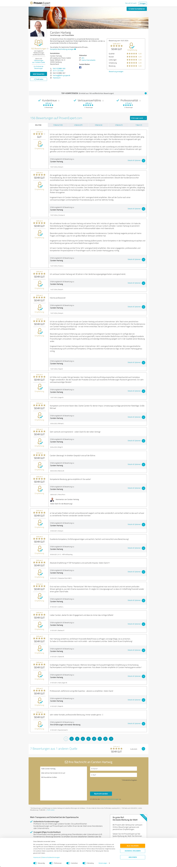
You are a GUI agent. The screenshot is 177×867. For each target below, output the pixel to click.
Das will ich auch (131, 3)
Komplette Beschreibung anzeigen (62, 49)
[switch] (51, 863)
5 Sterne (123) (57, 125)
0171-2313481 (58, 70)
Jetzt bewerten (38, 74)
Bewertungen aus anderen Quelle (38, 61)
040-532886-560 (59, 68)
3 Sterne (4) (98, 125)
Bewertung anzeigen (116, 71)
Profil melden (51, 810)
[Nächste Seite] (111, 739)
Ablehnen (133, 857)
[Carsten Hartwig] (38, 28)
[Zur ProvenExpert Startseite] (40, 4)
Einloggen (143, 3)
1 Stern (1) (138, 125)
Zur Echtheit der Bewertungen (38, 67)
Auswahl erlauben (133, 851)
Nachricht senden (101, 793)
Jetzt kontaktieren (137, 8)
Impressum (37, 857)
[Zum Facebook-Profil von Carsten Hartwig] (80, 68)
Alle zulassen (132, 846)
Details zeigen (103, 863)
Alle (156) (38, 125)
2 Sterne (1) (119, 125)
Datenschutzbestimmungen (51, 857)
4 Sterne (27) (78, 125)
